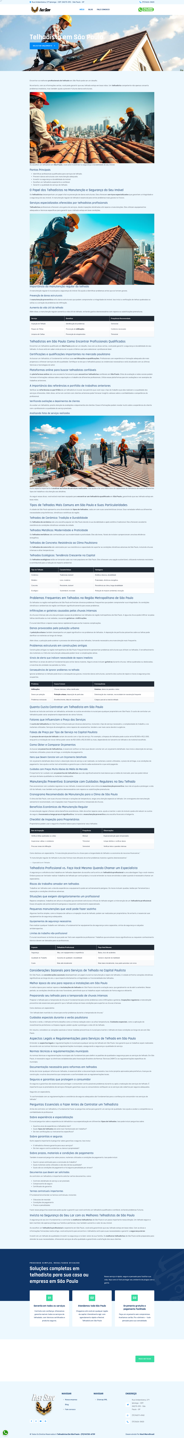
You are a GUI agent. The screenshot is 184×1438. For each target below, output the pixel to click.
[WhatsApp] (146, 9)
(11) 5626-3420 (148, 2)
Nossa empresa (71, 1400)
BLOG (90, 10)
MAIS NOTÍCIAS (145, 1359)
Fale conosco (70, 1409)
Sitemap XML (102, 1400)
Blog (67, 1405)
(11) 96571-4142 (138, 1415)
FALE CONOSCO (103, 10)
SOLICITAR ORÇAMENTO (43, 46)
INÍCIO (82, 10)
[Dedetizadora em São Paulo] (40, 9)
